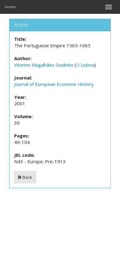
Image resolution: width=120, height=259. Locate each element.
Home (10, 7)
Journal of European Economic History (54, 84)
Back (26, 177)
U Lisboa (85, 65)
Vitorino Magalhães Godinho (43, 65)
